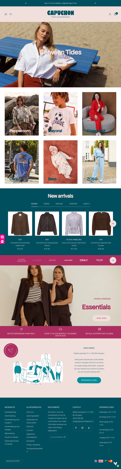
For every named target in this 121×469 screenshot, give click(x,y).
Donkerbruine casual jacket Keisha (47, 244)
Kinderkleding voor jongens (12, 421)
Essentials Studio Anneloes (12, 442)
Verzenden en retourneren (32, 421)
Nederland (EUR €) (12, 461)
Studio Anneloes (74, 240)
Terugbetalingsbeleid (34, 450)
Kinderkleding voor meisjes (12, 428)
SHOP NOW (101, 318)
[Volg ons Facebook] (76, 428)
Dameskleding (10, 412)
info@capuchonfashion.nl (83, 421)
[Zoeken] (11, 14)
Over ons (30, 412)
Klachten (30, 426)
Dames (34, 204)
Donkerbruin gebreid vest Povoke (101, 244)
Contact (29, 430)
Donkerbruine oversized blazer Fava (20, 244)
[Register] (65, 437)
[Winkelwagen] (115, 14)
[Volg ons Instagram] (82, 428)
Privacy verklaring (33, 444)
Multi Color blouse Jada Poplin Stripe (74, 244)
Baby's (87, 204)
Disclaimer (30, 441)
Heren (46, 204)
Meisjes (59, 204)
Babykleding (10, 433)
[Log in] (110, 14)
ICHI (20, 240)
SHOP (60, 63)
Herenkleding (10, 416)
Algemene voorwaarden (31, 435)
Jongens (73, 204)
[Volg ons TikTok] (89, 428)
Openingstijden (89, 380)
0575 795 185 (78, 418)
